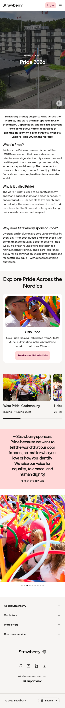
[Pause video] (59, 103)
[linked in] (36, 666)
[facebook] (20, 666)
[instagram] (28, 666)
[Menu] (60, 5)
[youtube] (44, 666)
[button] (21, 585)
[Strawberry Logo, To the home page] (13, 5)
